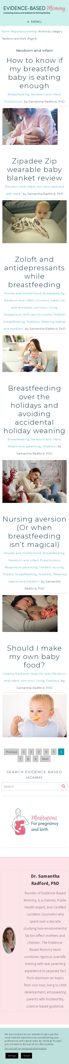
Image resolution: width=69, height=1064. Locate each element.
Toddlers (33, 321)
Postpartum (13, 101)
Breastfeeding (18, 94)
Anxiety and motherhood (22, 293)
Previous (11, 752)
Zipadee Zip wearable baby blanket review (34, 169)
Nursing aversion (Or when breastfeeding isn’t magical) (34, 532)
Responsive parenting (24, 31)
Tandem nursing (51, 567)
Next (45, 759)
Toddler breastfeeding (20, 574)
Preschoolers (50, 560)
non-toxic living (45, 307)
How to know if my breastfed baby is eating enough (34, 73)
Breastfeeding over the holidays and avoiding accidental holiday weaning (34, 409)
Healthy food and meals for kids (27, 673)
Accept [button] (26, 1055)
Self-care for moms (37, 314)
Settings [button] (12, 1055)
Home (5, 31)
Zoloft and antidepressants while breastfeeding (34, 272)
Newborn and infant (46, 94)
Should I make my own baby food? (34, 656)
